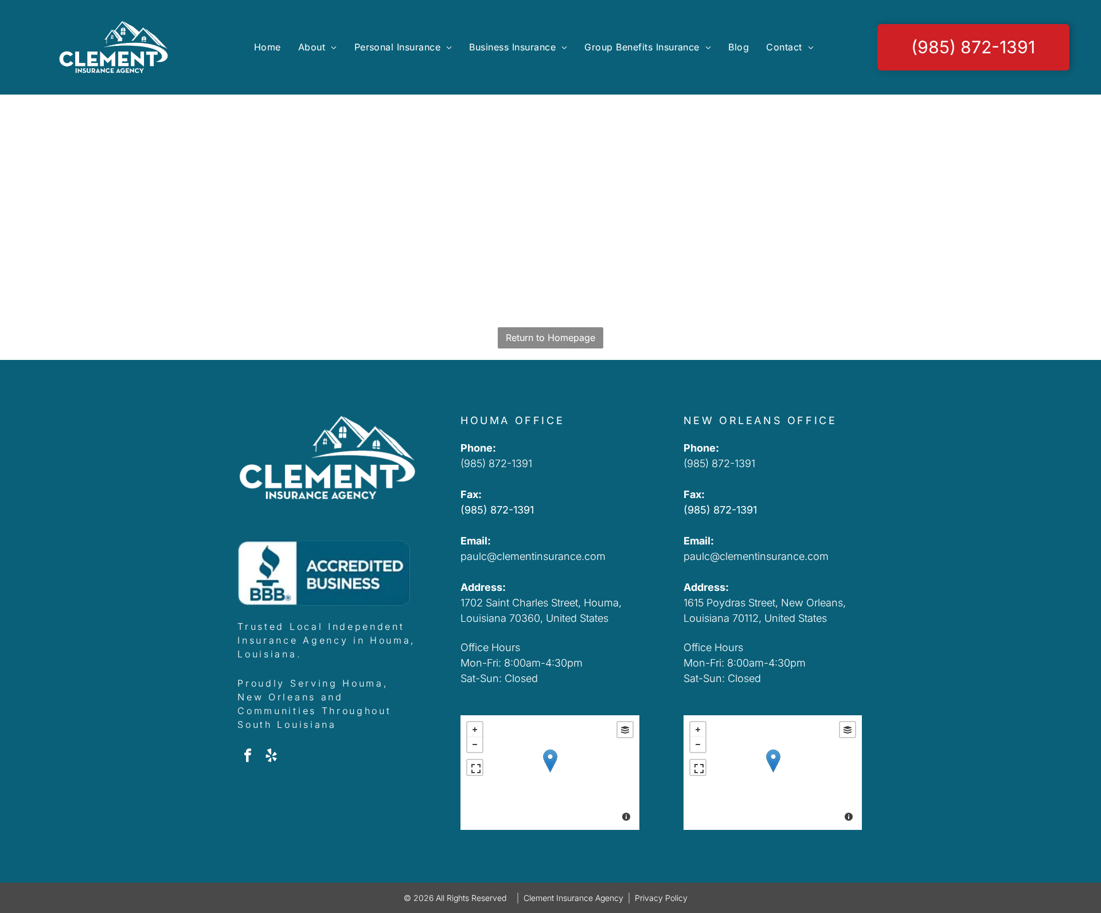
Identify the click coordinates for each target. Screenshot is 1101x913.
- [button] (474, 744)
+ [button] (474, 729)
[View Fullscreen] (474, 767)
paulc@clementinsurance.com (533, 556)
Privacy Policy (661, 898)
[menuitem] (267, 47)
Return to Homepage (550, 337)
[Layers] (625, 729)
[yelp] (271, 757)
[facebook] (247, 757)
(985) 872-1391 (496, 463)
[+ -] (549, 772)
